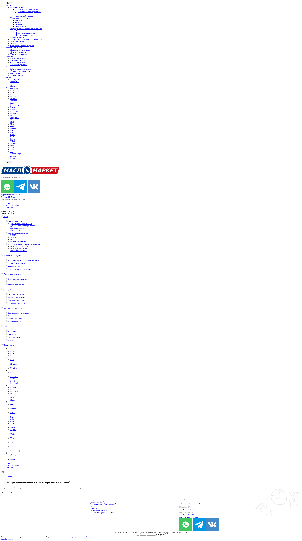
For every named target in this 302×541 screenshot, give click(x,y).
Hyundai (13, 99)
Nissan (12, 124)
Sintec (12, 139)
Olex (12, 126)
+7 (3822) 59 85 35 (186, 509)
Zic (11, 152)
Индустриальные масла (19, 249)
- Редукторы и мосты (23, 27)
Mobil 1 (13, 116)
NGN (12, 122)
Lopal (12, 109)
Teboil (12, 141)
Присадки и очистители (20, 50)
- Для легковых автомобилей (26, 10)
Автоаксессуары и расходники (18, 67)
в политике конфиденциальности (70, 537)
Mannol (13, 113)
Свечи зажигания (17, 73)
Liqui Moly (14, 105)
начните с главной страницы (29, 492)
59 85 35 (8, 197)
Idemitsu (13, 101)
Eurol (12, 94)
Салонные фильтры (18, 63)
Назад (9, 3)
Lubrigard (14, 111)
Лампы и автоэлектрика (20, 71)
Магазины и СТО (97, 502)
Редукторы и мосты (18, 241)
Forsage (13, 97)
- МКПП (18, 20)
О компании (11, 203)
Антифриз (14, 80)
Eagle (12, 90)
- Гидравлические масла (24, 31)
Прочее (13, 86)
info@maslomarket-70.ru (188, 517)
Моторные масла (17, 7)
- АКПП (18, 22)
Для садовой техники (19, 230)
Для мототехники (17, 228)
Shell (12, 137)
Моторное (14, 82)
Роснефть (14, 158)
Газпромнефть (16, 154)
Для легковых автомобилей (21, 224)
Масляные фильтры (18, 58)
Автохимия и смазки (14, 48)
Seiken (12, 135)
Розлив (8, 77)
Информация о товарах (99, 510)
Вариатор (14, 239)
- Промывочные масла (24, 35)
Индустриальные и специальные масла (26, 29)
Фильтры (9, 56)
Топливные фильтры (18, 65)
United (12, 145)
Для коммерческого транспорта (23, 226)
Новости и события (13, 205)
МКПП (13, 235)
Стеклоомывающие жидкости (22, 46)
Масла (8, 5)
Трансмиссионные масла (20, 18)
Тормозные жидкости (19, 41)
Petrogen (13, 128)
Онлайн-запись (7, 539)
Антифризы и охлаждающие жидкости (26, 39)
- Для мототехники (22, 14)
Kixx (12, 103)
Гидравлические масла (19, 246)
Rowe (12, 130)
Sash (12, 133)
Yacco (12, 150)
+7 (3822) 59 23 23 (186, 514)
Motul (12, 120)
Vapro (12, 147)
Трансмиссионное (17, 84)
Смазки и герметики (18, 52)
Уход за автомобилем (18, 54)
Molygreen (14, 118)
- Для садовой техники (24, 16)
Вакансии (5, 496)
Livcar (12, 107)
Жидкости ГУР (16, 44)
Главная (9, 476)
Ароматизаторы (16, 75)
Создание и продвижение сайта (146, 535)
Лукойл (13, 156)
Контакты (10, 208)
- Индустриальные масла (25, 33)
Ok (86, 537)
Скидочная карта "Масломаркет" (103, 504)
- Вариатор (19, 24)
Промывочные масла (18, 251)
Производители (12, 88)
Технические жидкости (15, 37)
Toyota (13, 143)
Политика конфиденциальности (102, 513)
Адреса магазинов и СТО (11, 195)
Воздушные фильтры (18, 60)
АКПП (13, 237)
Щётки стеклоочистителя (20, 69)
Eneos (12, 92)
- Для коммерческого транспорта (28, 12)
